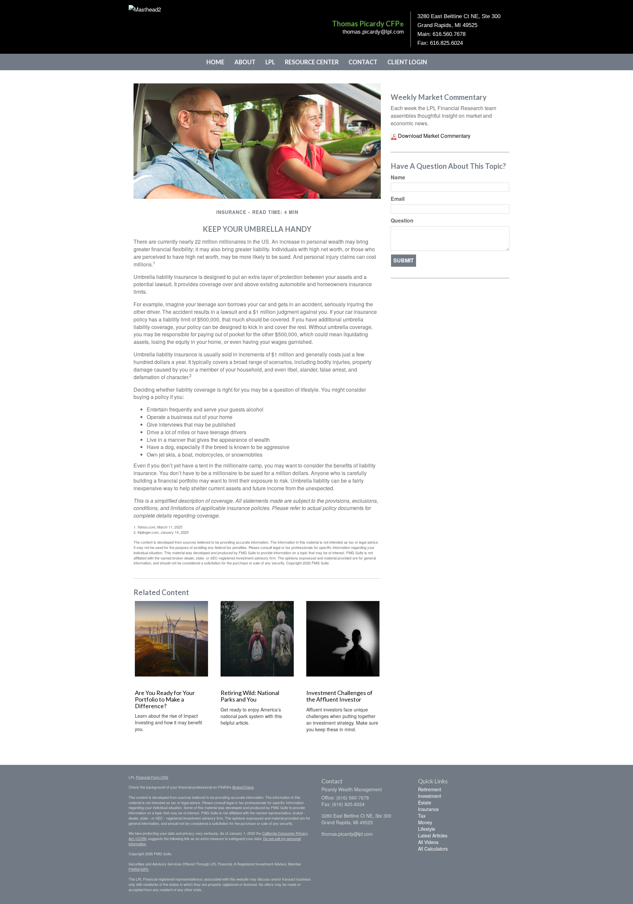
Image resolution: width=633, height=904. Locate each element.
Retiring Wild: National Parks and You (250, 696)
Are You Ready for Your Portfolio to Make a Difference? (165, 699)
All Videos (428, 842)
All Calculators (433, 848)
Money (425, 822)
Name (398, 177)
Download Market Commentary (433, 135)
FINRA (134, 869)
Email (398, 198)
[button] (244, 62)
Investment (429, 796)
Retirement (429, 789)
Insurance (428, 809)
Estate (424, 802)
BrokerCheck (243, 787)
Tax (422, 815)
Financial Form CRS (152, 777)
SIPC (144, 869)
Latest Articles (432, 835)
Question (402, 220)
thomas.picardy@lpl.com (373, 32)
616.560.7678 (449, 34)
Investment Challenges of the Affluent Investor (339, 696)
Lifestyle (426, 829)
